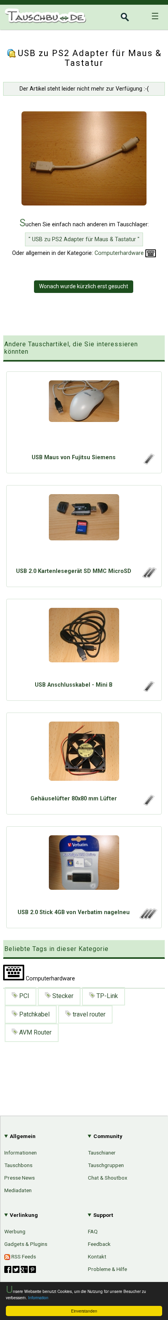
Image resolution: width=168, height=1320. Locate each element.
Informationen (20, 1152)
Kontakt (97, 1256)
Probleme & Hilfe (107, 1269)
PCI (23, 996)
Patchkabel (34, 1014)
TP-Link (106, 996)
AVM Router (35, 1032)
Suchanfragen (139, 903)
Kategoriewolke (137, 930)
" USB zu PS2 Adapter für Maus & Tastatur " (84, 239)
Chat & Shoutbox (107, 1178)
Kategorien (143, 863)
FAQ (93, 1231)
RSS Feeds (23, 1256)
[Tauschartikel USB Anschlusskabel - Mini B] (84, 642)
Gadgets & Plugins (25, 1244)
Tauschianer (102, 1152)
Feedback (99, 1244)
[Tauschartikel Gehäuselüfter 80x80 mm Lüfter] (84, 755)
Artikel (13, 862)
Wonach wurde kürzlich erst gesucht (83, 286)
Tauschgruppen (106, 1165)
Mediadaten (18, 1190)
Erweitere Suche (135, 890)
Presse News (19, 1178)
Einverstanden (84, 1311)
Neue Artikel (141, 876)
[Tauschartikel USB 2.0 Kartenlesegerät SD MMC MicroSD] (84, 528)
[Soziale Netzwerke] (20, 1269)
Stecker (62, 996)
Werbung (14, 1231)
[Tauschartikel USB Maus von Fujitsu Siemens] (84, 414)
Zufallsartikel (140, 917)
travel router (88, 1014)
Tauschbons (18, 1165)
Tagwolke (145, 943)
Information (38, 1297)
